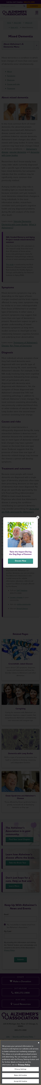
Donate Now (20, 561)
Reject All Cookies (20, 1075)
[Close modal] (37, 517)
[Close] (38, 1043)
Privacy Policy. (24, 1065)
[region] (20, 1062)
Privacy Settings (20, 1069)
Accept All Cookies (20, 1081)
